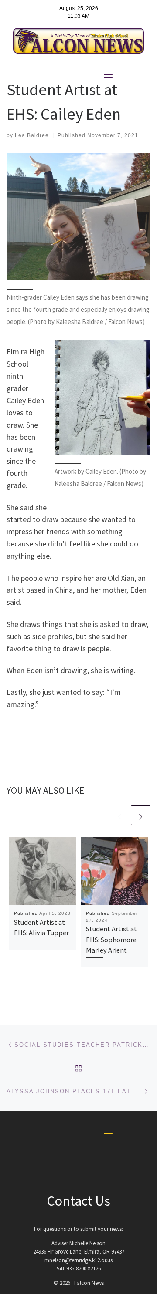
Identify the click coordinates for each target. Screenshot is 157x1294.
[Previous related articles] (120, 815)
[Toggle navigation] (108, 77)
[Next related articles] (140, 815)
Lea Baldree (32, 135)
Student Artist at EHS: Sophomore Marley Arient (111, 939)
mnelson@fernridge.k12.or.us (78, 1260)
